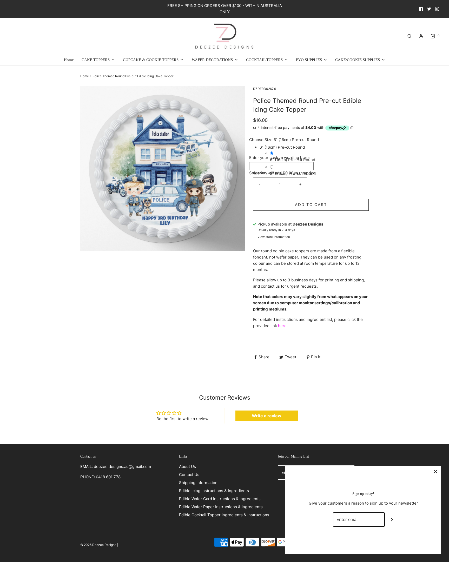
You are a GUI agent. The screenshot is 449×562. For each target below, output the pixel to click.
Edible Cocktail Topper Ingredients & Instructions (224, 514)
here (282, 325)
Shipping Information (198, 482)
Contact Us (189, 474)
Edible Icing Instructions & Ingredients (214, 490)
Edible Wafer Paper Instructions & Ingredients (221, 506)
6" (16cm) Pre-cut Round (292, 159)
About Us (187, 466)
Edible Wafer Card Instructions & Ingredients (220, 498)
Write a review (266, 415)
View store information (273, 237)
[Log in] (421, 36)
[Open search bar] (409, 36)
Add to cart (311, 204)
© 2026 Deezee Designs (98, 545)
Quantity (260, 173)
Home (69, 60)
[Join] (392, 519)
